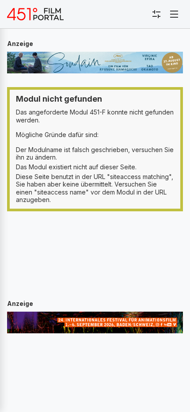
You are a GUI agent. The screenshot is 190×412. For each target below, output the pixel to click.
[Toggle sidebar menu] (156, 14)
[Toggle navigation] (174, 14)
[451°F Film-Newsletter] (35, 14)
